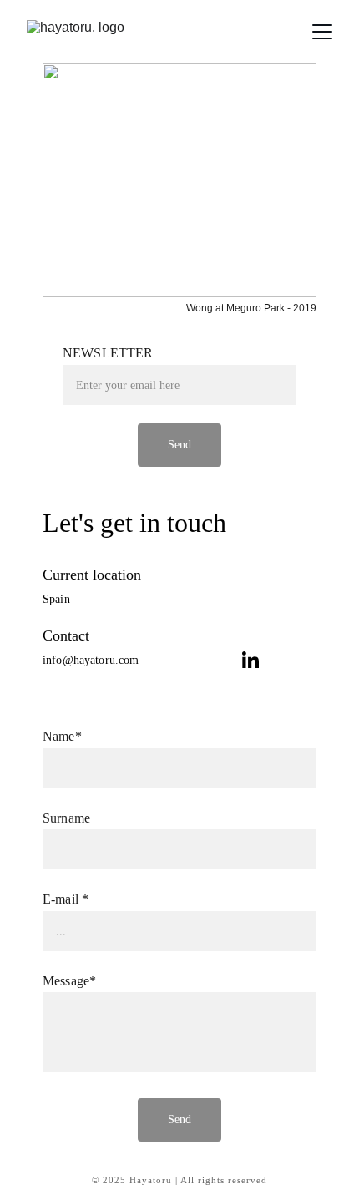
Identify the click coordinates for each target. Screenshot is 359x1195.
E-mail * (65, 899)
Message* (69, 981)
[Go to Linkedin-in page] (250, 659)
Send (180, 1119)
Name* (62, 736)
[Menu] (322, 31)
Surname (66, 818)
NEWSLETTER (108, 353)
